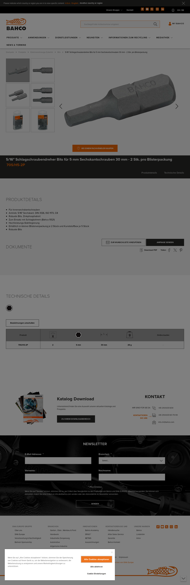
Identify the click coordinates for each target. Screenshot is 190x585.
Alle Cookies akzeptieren (96, 559)
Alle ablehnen (96, 566)
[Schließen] (112, 552)
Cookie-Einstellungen (96, 573)
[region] (60, 564)
